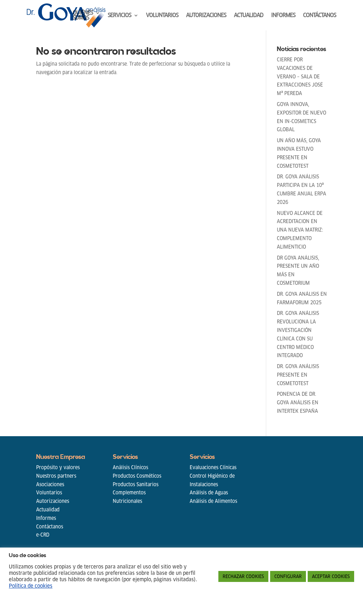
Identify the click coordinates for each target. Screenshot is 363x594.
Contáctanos (49, 526)
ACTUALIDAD (248, 16)
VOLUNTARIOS (162, 16)
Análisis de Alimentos (213, 501)
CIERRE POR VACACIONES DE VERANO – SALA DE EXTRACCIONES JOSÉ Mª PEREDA (300, 76)
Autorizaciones (52, 501)
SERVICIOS (119, 16)
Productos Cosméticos (137, 476)
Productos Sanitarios (135, 484)
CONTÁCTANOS (319, 16)
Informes (46, 518)
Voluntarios (49, 492)
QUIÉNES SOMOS (83, 15)
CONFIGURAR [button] (288, 576)
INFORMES (283, 16)
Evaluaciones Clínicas (213, 467)
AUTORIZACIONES (206, 16)
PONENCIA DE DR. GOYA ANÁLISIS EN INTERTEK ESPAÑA (297, 402)
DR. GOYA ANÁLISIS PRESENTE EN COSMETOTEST (298, 375)
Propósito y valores (58, 467)
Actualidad (48, 509)
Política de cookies (30, 586)
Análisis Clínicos (130, 467)
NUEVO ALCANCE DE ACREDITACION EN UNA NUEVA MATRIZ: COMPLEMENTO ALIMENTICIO (300, 230)
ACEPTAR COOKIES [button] (331, 576)
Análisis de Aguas (209, 492)
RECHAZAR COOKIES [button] (243, 576)
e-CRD (42, 535)
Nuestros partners (56, 476)
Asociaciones (50, 484)
